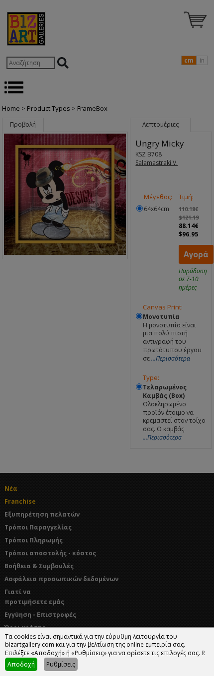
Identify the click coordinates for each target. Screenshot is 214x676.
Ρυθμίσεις (60, 664)
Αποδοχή (21, 664)
